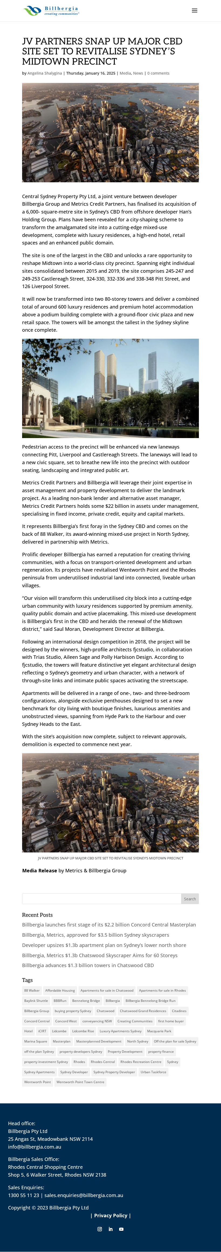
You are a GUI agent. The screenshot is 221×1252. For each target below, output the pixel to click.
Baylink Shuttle (36, 1000)
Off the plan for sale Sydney (175, 1041)
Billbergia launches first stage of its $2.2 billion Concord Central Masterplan (109, 924)
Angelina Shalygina (44, 73)
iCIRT (42, 1031)
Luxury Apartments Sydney (120, 1031)
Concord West (66, 1021)
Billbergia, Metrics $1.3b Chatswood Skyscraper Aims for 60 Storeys (100, 955)
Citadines (179, 1011)
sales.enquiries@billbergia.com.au (83, 1195)
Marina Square (35, 1041)
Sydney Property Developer (114, 1072)
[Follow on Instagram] (99, 1229)
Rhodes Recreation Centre (140, 1061)
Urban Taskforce (153, 1072)
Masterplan (62, 1041)
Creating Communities (135, 1021)
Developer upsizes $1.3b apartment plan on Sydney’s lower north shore (105, 945)
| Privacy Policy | (110, 1215)
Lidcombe (59, 1031)
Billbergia (113, 1000)
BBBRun (60, 1000)
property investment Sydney (46, 1061)
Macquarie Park (159, 1031)
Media (125, 73)
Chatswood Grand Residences (143, 1011)
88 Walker (32, 990)
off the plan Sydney (39, 1051)
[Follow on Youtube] (121, 1229)
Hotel (28, 1031)
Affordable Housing (60, 990)
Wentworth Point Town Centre (80, 1082)
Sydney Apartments (39, 1072)
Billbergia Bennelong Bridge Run (151, 1000)
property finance (161, 1051)
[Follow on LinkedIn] (110, 1229)
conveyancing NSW (97, 1021)
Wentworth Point (37, 1082)
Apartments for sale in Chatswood (107, 990)
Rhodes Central (103, 1061)
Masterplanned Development (99, 1041)
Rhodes (79, 1061)
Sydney (172, 1061)
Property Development (125, 1051)
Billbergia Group (36, 1011)
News (138, 73)
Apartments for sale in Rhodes (162, 990)
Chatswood (105, 1011)
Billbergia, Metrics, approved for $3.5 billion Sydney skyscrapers (96, 935)
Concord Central (37, 1021)
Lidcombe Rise (83, 1031)
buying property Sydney (73, 1011)
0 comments (158, 73)
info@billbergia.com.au (34, 1146)
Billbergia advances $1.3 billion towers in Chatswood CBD (88, 965)
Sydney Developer (74, 1072)
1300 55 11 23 (23, 1195)
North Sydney (137, 1041)
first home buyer (171, 1021)
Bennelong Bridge (86, 1000)
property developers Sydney (81, 1051)
